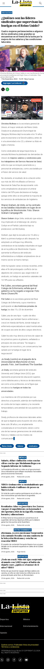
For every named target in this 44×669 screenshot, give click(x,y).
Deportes (23, 503)
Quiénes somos (7, 645)
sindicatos (33, 446)
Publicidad (18, 645)
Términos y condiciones (10, 647)
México (22, 457)
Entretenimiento (22, 530)
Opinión (3, 633)
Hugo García (21, 552)
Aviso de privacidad (30, 645)
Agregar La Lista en (12, 83)
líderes (20, 446)
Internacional (7, 13)
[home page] (22, 608)
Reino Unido (7, 446)
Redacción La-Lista (23, 477)
